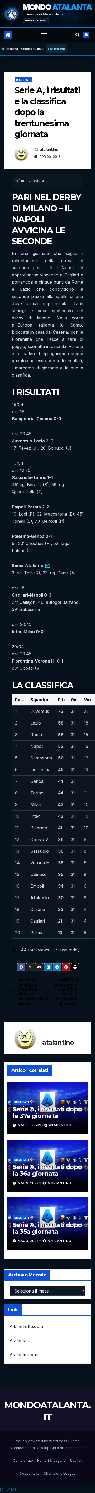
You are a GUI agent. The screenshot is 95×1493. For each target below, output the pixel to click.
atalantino (49, 149)
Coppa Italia (29, 1473)
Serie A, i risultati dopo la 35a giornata (47, 1228)
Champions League (60, 1473)
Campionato (23, 1460)
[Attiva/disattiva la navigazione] (44, 35)
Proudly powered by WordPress (41, 1441)
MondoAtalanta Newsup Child (34, 1448)
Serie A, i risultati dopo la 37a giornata (47, 1112)
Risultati (23, 79)
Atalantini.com (24, 1354)
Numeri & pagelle (51, 1460)
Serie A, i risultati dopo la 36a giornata (47, 1170)
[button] (77, 35)
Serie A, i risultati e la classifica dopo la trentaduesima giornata (33, 991)
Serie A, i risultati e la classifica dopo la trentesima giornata (65, 991)
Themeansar (74, 1448)
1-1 (47, 565)
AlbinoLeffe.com (26, 1326)
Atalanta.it (20, 1340)
